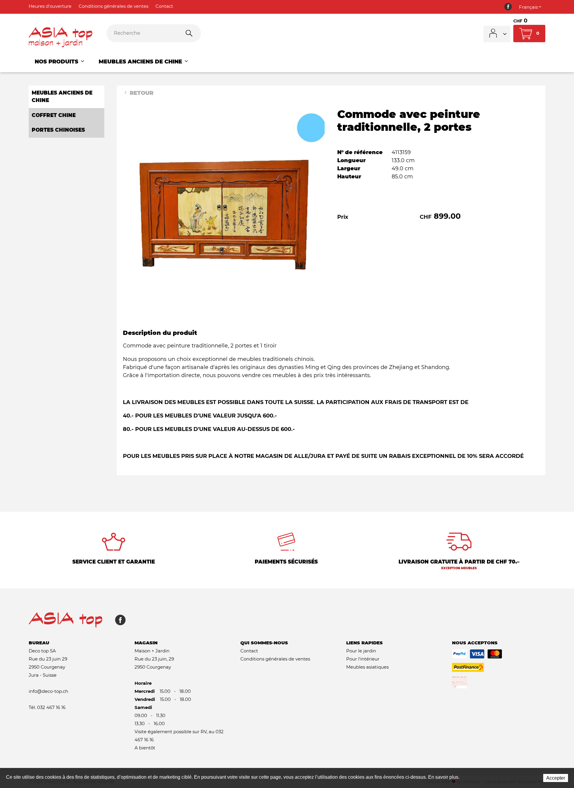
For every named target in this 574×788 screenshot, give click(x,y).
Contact (164, 6)
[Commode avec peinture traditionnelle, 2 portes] (224, 208)
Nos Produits (57, 61)
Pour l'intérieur (362, 659)
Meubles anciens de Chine (141, 61)
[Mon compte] (496, 34)
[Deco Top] (63, 37)
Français (528, 7)
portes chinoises (58, 130)
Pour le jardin (361, 651)
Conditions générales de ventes (113, 6)
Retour (140, 93)
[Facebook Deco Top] (508, 7)
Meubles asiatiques (367, 667)
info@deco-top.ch (48, 691)
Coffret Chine (54, 115)
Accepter (555, 778)
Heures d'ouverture (50, 6)
